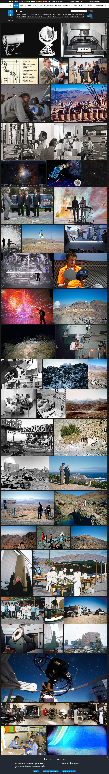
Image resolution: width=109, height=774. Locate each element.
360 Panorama (26, 14)
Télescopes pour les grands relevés (50, 18)
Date (91, 18)
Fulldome (75, 14)
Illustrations (30, 16)
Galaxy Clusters (21, 16)
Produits (81, 5)
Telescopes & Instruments (46, 5)
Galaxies (81, 14)
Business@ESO (89, 5)
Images (16, 5)
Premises (66, 16)
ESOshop (35, 5)
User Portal (97, 1)
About (10, 5)
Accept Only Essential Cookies (50, 771)
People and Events (58, 16)
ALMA (32, 14)
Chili (40, 14)
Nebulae (43, 16)
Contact (77, 1)
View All (19, 14)
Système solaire (21, 18)
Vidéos (21, 5)
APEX (36, 14)
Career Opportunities (100, 5)
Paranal (49, 16)
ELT (51, 14)
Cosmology (46, 14)
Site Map (82, 1)
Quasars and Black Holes (77, 16)
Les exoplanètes (67, 14)
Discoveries (58, 5)
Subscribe (72, 1)
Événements (66, 5)
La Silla (38, 16)
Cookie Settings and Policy (69, 771)
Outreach (74, 5)
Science (91, 1)
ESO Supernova (57, 14)
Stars (37, 18)
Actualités (28, 5)
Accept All (36, 771)
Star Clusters (30, 18)
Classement (89, 16)
